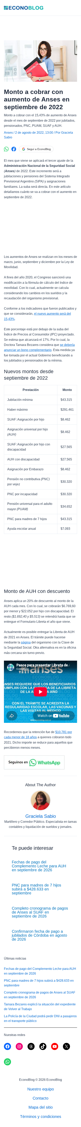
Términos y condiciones (40, 1116)
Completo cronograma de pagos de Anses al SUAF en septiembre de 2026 (40, 912)
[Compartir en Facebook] (13, 149)
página (26, 642)
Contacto (40, 1098)
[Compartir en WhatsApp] (6, 149)
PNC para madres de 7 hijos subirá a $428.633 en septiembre (36, 889)
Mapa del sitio (41, 1107)
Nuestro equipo (40, 1089)
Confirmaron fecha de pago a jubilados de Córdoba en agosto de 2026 (39, 935)
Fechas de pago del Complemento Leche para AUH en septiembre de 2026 (39, 866)
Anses (8, 132)
